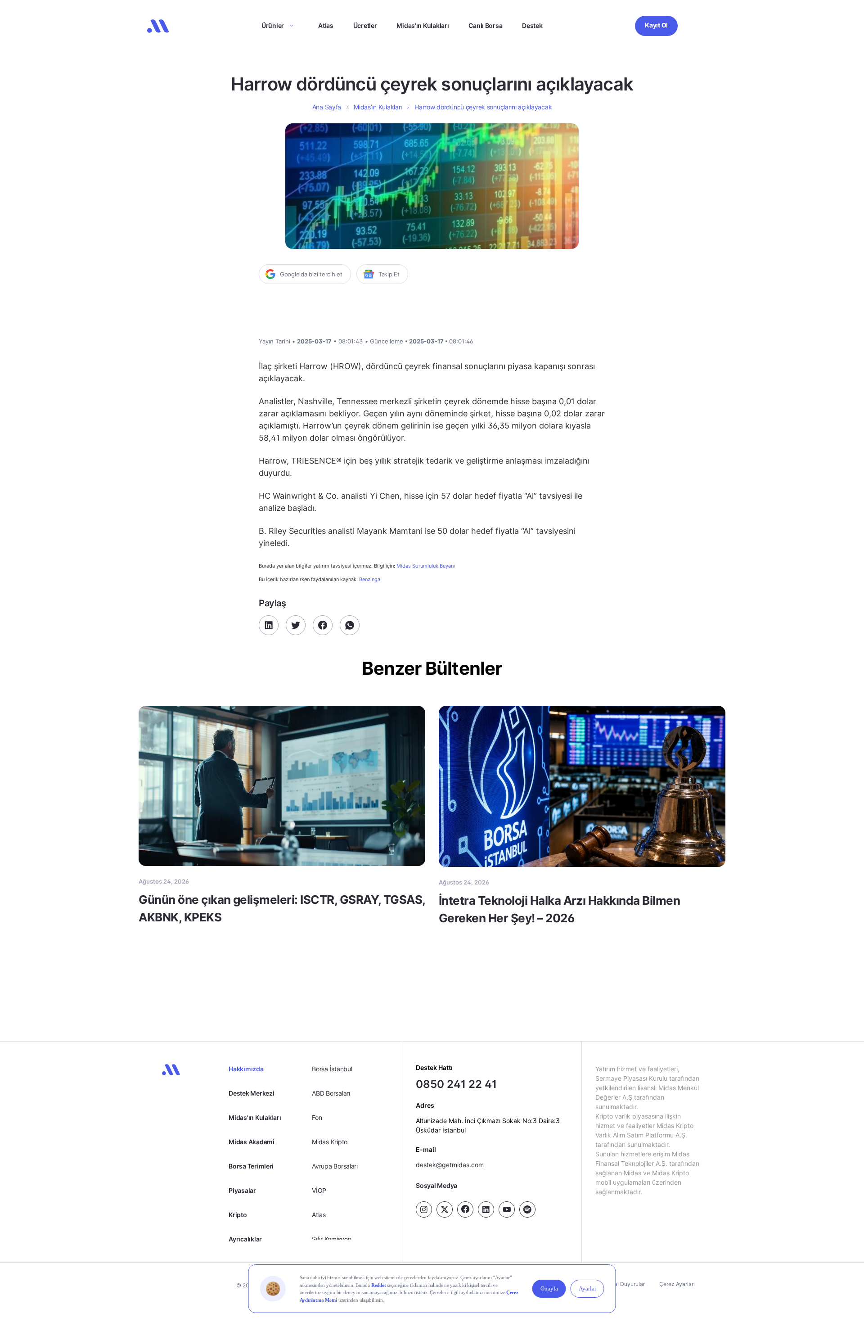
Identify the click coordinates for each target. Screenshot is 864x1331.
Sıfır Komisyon (331, 1239)
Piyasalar (242, 1190)
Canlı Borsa (485, 25)
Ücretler (365, 25)
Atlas (325, 25)
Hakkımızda (246, 1069)
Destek (532, 25)
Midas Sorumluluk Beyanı (425, 566)
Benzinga (369, 579)
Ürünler (272, 25)
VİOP (319, 1190)
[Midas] (158, 26)
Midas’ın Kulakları (422, 25)
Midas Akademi (251, 1142)
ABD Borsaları (331, 1093)
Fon (317, 1117)
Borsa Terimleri (251, 1166)
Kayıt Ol (656, 25)
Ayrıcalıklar (245, 1239)
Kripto (238, 1214)
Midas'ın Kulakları (255, 1117)
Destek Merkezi (251, 1093)
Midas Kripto (329, 1142)
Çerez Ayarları (677, 1284)
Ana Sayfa (326, 107)
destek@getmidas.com (450, 1165)
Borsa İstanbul (332, 1069)
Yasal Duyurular (625, 1284)
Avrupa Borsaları (335, 1166)
